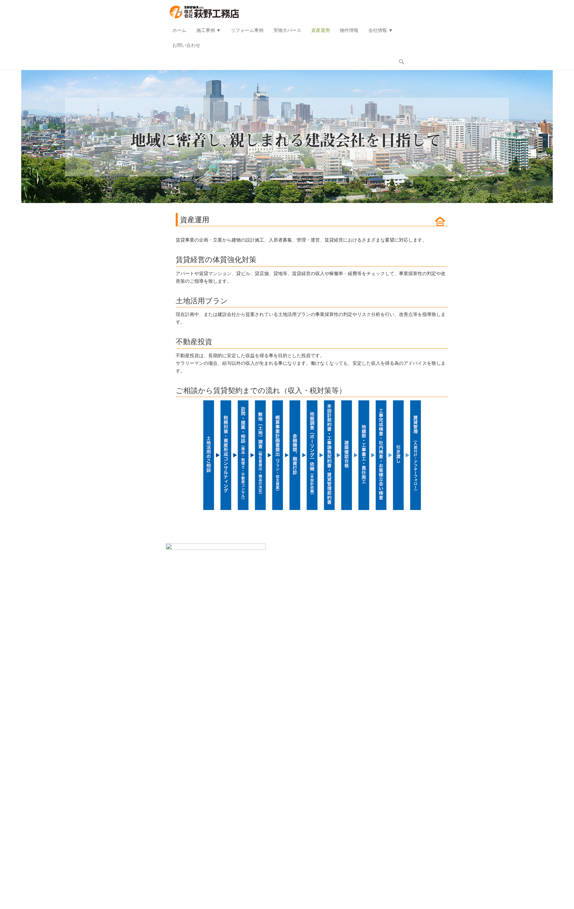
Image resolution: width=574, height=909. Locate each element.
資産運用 (320, 30)
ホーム (179, 30)
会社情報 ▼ (380, 30)
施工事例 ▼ (208, 30)
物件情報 (349, 30)
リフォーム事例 (247, 30)
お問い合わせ (186, 45)
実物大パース (287, 30)
